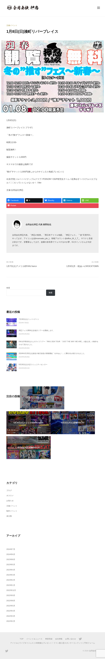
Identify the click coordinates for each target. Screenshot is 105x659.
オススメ (10, 496)
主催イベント (11, 25)
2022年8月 (10, 601)
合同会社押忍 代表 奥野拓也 (38, 224)
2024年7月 (10, 549)
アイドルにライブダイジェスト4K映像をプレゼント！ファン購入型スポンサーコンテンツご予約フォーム (52, 643)
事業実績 (48, 639)
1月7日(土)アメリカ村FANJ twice (21, 266)
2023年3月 (10, 575)
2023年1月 (10, 585)
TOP (21, 639)
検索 (8, 288)
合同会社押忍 (94, 651)
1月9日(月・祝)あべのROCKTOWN (82, 266)
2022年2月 (10, 621)
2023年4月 (10, 570)
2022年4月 (10, 611)
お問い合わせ (70, 639)
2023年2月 (10, 580)
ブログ (9, 490)
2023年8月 (10, 559)
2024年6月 (10, 554)
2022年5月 (10, 606)
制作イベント (11, 511)
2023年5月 (10, 564)
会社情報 (58, 639)
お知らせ (10, 501)
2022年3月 (10, 616)
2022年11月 (11, 590)
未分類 (9, 516)
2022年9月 (10, 595)
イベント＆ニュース (34, 639)
